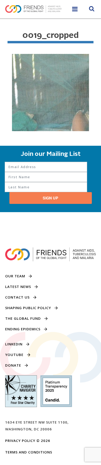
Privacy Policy (20, 440)
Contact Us (17, 297)
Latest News (18, 286)
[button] (91, 9)
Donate (13, 365)
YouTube (14, 354)
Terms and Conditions (28, 452)
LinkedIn (14, 344)
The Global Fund (23, 318)
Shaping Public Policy (28, 307)
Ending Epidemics (22, 329)
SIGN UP (50, 198)
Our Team (15, 276)
